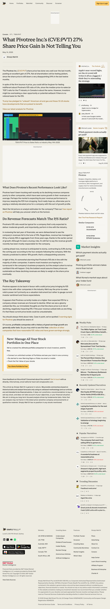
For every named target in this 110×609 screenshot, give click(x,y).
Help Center (95, 557)
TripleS (83, 389)
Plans (93, 536)
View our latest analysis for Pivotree (18, 109)
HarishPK (83, 485)
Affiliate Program (97, 565)
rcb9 (82, 355)
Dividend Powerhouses (63, 542)
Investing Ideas (79, 544)
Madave (83, 495)
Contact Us (95, 548)
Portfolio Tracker (79, 536)
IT (11, 34)
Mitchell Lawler (85, 260)
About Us (94, 544)
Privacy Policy (79, 604)
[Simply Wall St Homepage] (4, 3)
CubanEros (84, 451)
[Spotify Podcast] (15, 540)
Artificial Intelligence (63, 558)
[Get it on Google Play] (23, 547)
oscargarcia (84, 437)
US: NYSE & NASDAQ (45, 536)
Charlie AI (94, 573)
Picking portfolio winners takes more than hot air (91, 267)
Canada (5, 34)
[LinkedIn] (4, 540)
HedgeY (83, 369)
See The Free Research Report (90, 217)
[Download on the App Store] (9, 547)
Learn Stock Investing (98, 561)
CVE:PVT (22, 71)
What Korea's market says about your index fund (91, 279)
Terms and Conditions (64, 604)
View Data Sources (9, 580)
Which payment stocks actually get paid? (91, 254)
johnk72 (83, 505)
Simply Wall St (12, 57)
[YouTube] (11, 539)
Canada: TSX (42, 552)
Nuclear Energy (61, 550)
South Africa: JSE (44, 556)
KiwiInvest (84, 466)
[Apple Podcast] (18, 540)
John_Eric (84, 341)
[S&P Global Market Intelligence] (9, 564)
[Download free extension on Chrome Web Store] (14, 552)
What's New (78, 556)
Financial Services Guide (46, 604)
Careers (94, 552)
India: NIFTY (42, 548)
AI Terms (89, 604)
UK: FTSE (41, 540)
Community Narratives (81, 548)
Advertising (95, 540)
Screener (77, 540)
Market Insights (79, 552)
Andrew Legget (85, 272)
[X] (7, 540)
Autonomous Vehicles (63, 554)
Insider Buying (60, 546)
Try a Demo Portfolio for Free (18, 366)
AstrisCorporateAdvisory (88, 403)
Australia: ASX (43, 544)
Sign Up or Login (102, 3)
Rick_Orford (84, 327)
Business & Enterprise (98, 569)
